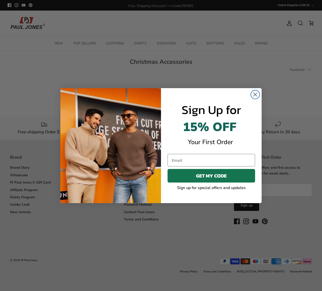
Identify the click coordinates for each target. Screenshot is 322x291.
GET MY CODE (211, 176)
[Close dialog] (255, 94)
